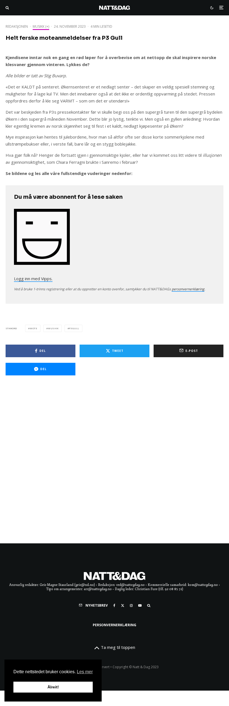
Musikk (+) (41, 26)
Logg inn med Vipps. (33, 278)
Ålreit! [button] (53, 687)
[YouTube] (139, 605)
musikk (53, 328)
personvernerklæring (188, 289)
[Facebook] (114, 605)
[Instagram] (131, 605)
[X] (122, 605)
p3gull (74, 328)
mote (33, 328)
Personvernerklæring (114, 625)
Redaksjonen (17, 26)
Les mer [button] (85, 671)
